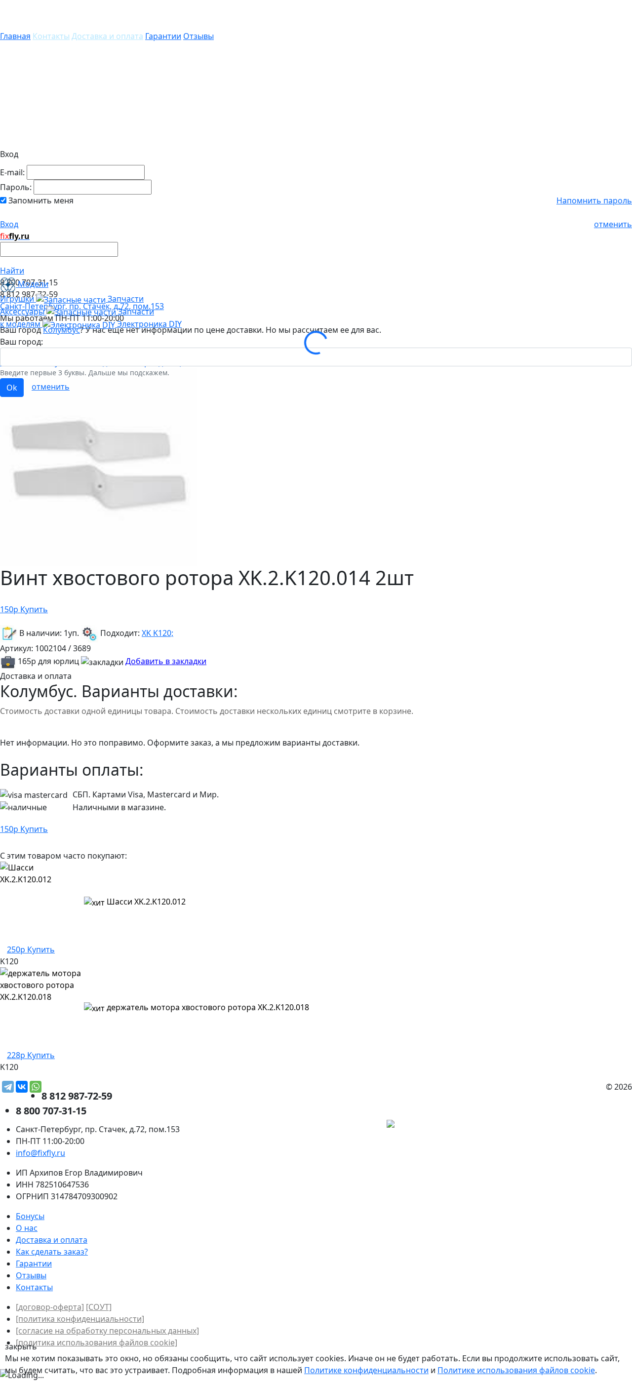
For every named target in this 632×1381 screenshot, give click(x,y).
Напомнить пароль (594, 200)
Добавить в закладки (165, 661)
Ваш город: (21, 341)
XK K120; (157, 633)
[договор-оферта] (50, 1307)
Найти (12, 270)
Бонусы (30, 1216)
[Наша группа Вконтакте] (558, 1125)
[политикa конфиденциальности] (80, 1318)
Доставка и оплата (107, 36)
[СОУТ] (99, 1307)
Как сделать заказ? (52, 1251)
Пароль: (16, 187)
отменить (613, 224)
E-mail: (12, 172)
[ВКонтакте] (22, 1087)
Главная (15, 36)
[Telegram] (8, 1087)
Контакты (51, 36)
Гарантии (163, 36)
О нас (27, 1228)
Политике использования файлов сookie (516, 1370)
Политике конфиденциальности (366, 1370)
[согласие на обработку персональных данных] (107, 1330)
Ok (11, 387)
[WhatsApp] (35, 1087)
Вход (9, 224)
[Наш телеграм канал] (435, 1125)
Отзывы (198, 36)
